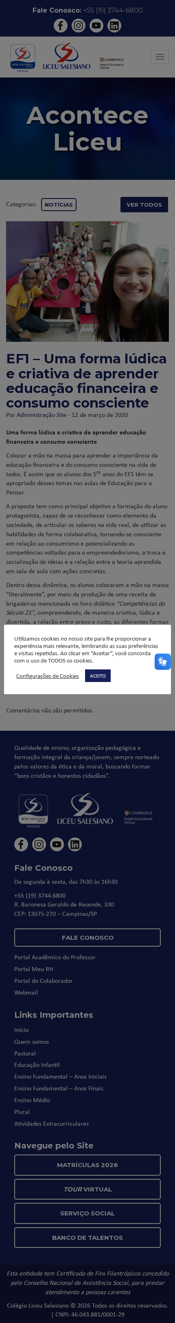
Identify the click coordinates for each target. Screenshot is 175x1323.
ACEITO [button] (98, 675)
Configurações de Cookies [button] (47, 676)
